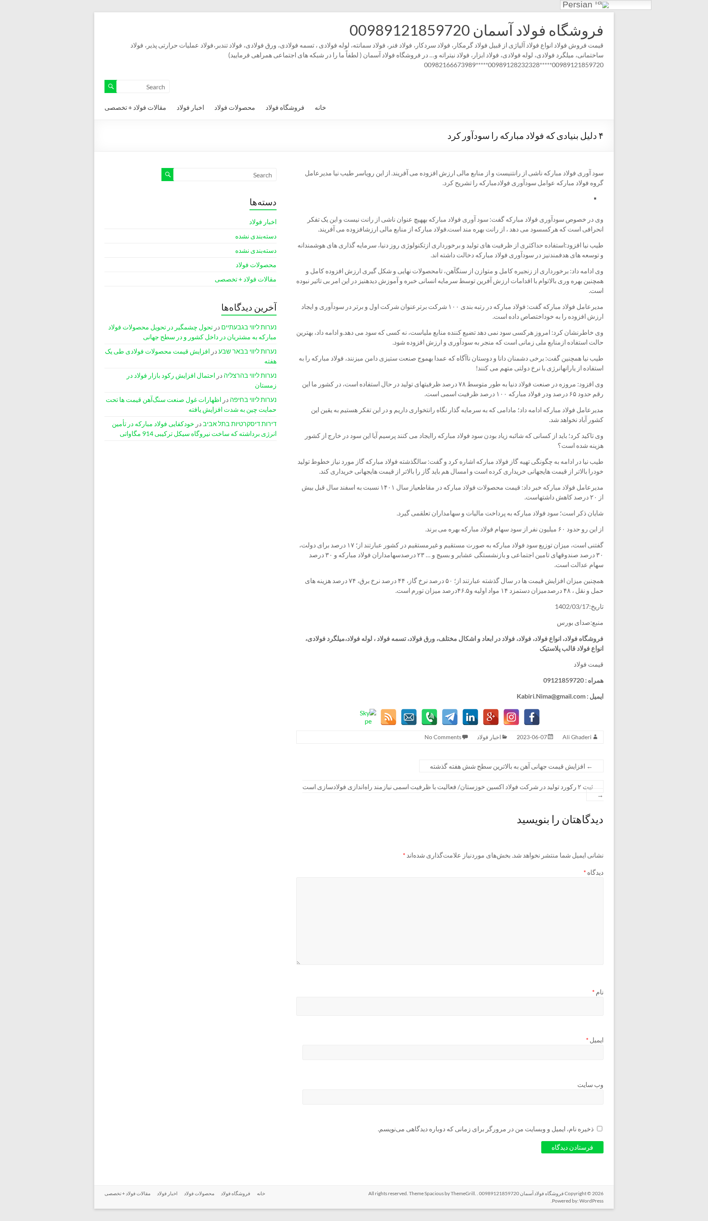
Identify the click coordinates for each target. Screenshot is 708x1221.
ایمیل (595, 1040)
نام (598, 992)
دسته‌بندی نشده (256, 236)
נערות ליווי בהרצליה (250, 375)
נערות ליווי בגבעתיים (249, 327)
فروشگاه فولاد (285, 107)
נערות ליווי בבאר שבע (247, 351)
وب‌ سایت (590, 1084)
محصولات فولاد (234, 107)
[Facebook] (532, 717)
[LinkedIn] (470, 717)
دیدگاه (593, 872)
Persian (579, 4)
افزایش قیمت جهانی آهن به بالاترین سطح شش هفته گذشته (511, 766)
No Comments (442, 736)
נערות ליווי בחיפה (253, 399)
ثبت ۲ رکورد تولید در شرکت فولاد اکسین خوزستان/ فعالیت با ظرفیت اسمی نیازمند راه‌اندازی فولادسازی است (453, 791)
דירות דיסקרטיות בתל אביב (240, 423)
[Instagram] (511, 717)
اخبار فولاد (190, 107)
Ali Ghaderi (577, 736)
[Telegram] (450, 717)
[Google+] (491, 717)
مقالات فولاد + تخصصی (135, 107)
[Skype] (368, 717)
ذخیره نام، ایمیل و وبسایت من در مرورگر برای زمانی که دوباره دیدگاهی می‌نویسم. (486, 1128)
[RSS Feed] (388, 717)
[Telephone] (429, 717)
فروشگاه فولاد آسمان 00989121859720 (476, 30)
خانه (320, 107)
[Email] (409, 717)
